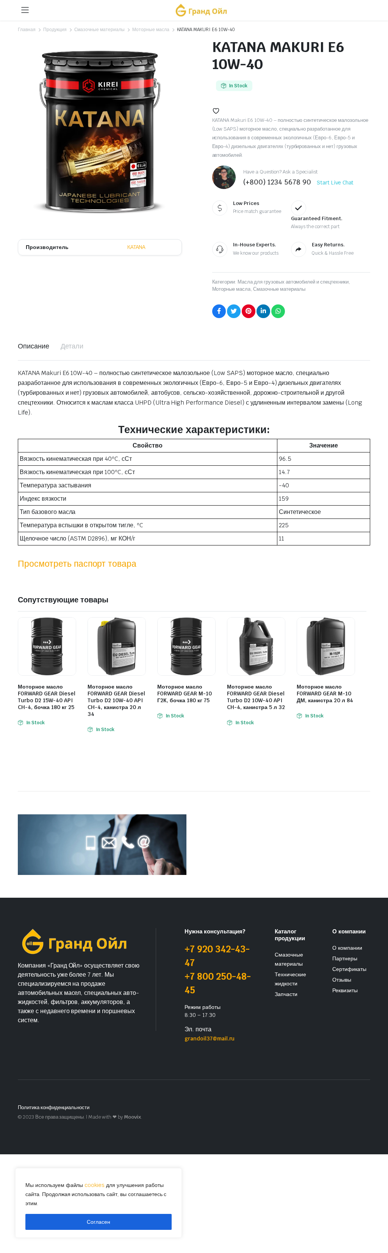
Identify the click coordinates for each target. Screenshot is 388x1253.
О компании (347, 947)
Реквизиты (345, 990)
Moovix (132, 1117)
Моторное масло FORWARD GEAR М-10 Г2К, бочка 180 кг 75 (184, 693)
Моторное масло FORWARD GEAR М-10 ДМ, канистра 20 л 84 (325, 693)
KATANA (136, 247)
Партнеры (344, 958)
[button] (216, 111)
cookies (94, 1185)
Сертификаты (349, 969)
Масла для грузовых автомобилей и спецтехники (293, 282)
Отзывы (341, 979)
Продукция (55, 30)
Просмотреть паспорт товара (77, 563)
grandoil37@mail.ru (210, 1038)
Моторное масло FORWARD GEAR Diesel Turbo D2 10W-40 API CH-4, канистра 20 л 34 (116, 700)
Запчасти (286, 994)
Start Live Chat (335, 182)
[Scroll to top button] (375, 1218)
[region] (98, 1203)
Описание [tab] (33, 346)
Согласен (98, 1221)
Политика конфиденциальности (53, 1107)
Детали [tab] (72, 346)
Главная (27, 30)
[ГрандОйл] (201, 10)
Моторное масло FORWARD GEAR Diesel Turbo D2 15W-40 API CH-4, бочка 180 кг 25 (46, 697)
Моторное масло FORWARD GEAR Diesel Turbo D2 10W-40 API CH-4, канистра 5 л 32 (256, 697)
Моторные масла (150, 30)
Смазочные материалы (99, 30)
